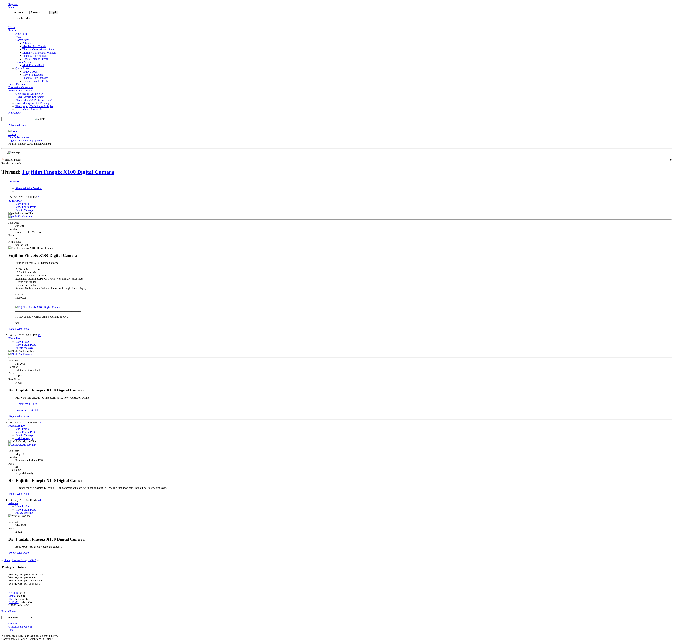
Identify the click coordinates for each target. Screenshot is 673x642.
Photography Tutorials (20, 90)
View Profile (22, 203)
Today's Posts (30, 71)
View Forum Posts (25, 206)
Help (11, 7)
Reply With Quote (19, 328)
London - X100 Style (27, 410)
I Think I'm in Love (26, 403)
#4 (39, 500)
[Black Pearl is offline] (20, 354)
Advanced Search (18, 125)
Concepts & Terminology (29, 93)
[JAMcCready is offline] (22, 444)
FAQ (18, 36)
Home (11, 27)
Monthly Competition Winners (39, 52)
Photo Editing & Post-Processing (33, 99)
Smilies (12, 595)
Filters (7, 560)
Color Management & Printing (32, 103)
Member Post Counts (34, 46)
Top (10, 629)
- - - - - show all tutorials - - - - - (32, 109)
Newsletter (14, 112)
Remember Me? (21, 18)
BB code (13, 592)
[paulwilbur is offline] (20, 216)
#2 (39, 335)
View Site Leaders (32, 74)
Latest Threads (16, 84)
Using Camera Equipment (29, 96)
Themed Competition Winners (39, 49)
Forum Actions (23, 62)
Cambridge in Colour (20, 626)
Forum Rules (8, 611)
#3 (39, 422)
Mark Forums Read (33, 65)
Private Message (24, 210)
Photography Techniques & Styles (34, 106)
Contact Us (14, 623)
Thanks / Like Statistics (35, 55)
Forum (12, 30)
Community (22, 39)
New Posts (21, 33)
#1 (39, 197)
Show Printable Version (28, 188)
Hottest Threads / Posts (35, 58)
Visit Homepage (24, 438)
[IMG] (12, 599)
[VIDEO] (13, 602)
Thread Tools (13, 181)
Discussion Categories (20, 87)
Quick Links (22, 68)
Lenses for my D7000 (24, 560)
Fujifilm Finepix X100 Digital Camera (68, 172)
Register (13, 4)
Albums (26, 43)
